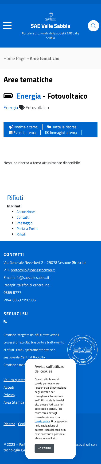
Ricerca (9, 424)
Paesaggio (24, 223)
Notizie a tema (25, 127)
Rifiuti (15, 197)
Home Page (15, 58)
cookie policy (42, 421)
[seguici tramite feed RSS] (5, 321)
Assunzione (25, 211)
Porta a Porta (27, 228)
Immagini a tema (63, 132)
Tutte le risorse (63, 127)
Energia (11, 107)
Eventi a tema (24, 132)
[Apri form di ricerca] (93, 25)
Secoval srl (81, 444)
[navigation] (7, 25)
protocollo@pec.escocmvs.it (33, 270)
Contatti (23, 217)
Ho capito (44, 448)
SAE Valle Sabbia (50, 26)
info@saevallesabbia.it (31, 277)
